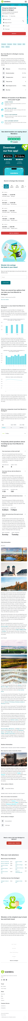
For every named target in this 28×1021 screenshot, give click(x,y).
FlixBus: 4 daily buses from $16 (8, 297)
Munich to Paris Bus (5, 861)
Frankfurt (8, 731)
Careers (2, 1000)
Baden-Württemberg (14, 952)
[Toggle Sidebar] (26, 1)
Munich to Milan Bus (5, 863)
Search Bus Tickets (14, 843)
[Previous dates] (2, 186)
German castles (14, 719)
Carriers (19, 44)
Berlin (7, 686)
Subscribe (6, 282)
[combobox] (14, 19)
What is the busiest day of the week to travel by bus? (12, 515)
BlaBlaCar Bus (23, 629)
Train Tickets (3, 988)
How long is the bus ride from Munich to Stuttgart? (11, 472)
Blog (2, 996)
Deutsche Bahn (4, 626)
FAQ (24, 44)
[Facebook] (4, 979)
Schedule (4, 44)
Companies (3, 1007)
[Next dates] (25, 186)
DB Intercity (11, 728)
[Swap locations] (23, 21)
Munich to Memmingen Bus (19, 872)
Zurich (2, 731)
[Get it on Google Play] (19, 156)
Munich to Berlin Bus (19, 862)
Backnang (8, 804)
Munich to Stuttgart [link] (14, 960)
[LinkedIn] (6, 979)
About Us (3, 994)
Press (2, 998)
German (20, 685)
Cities (3, 46)
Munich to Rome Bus (4, 869)
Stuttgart (14, 800)
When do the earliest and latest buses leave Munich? (12, 496)
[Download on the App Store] (8, 156)
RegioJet (3, 774)
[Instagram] (1, 979)
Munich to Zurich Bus (4, 872)
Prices (14, 44)
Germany (14, 948)
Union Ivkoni (12, 733)
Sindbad (4, 631)
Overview (9, 44)
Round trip (13, 16)
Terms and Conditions (5, 1013)
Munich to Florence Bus (19, 868)
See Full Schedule (14, 233)
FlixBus (3, 427)
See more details (5, 299)
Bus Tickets (14, 944)
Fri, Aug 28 (7, 25)
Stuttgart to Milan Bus (19, 882)
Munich (2, 686)
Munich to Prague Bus (19, 865)
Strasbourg (20, 730)
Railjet (17, 728)
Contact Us (3, 1005)
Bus (12, 731)
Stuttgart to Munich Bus (5, 882)
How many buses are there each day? (11, 451)
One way (6, 16)
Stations (7, 46)
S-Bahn (16, 802)
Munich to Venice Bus (4, 866)
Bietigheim (14, 804)
